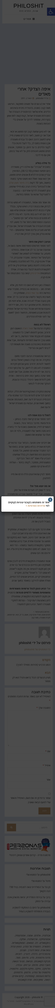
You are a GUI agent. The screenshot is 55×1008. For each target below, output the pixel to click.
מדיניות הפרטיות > (35, 505)
